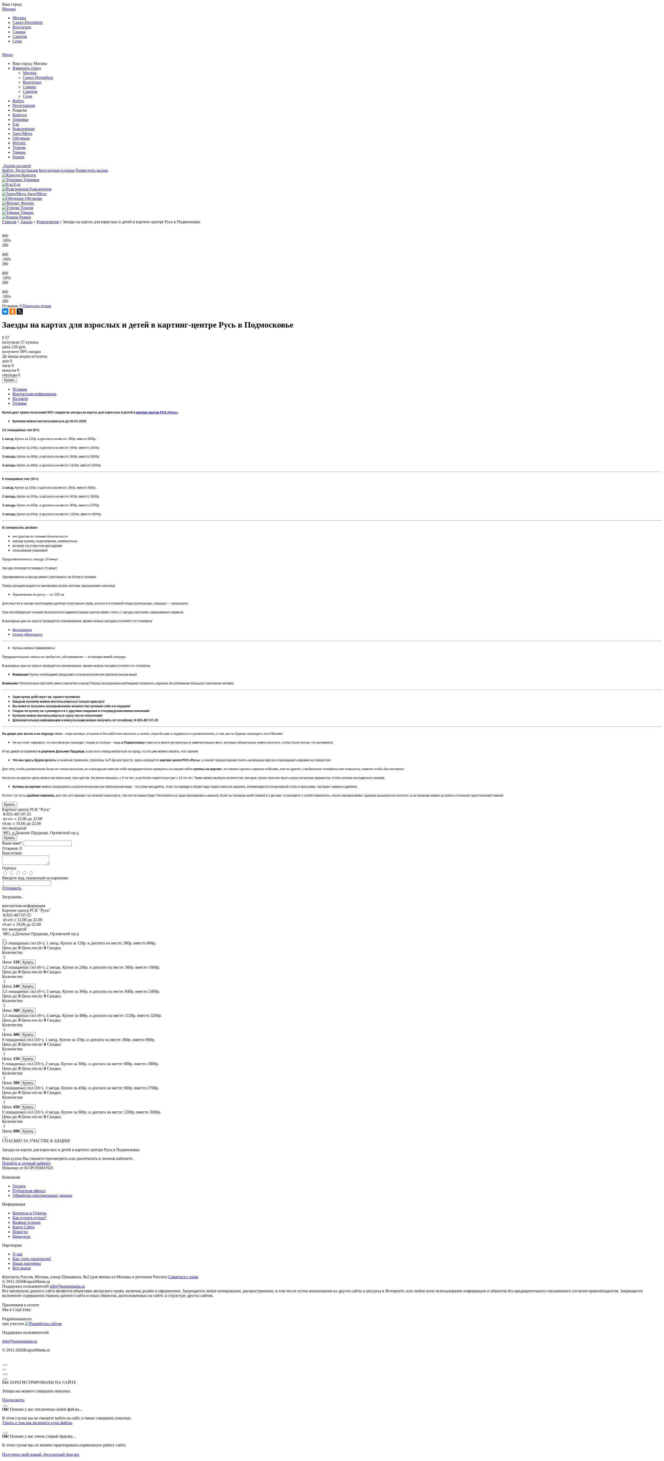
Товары (19, 152)
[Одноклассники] (12, 311)
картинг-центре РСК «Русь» (157, 412)
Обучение (21, 138)
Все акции (21, 1268)
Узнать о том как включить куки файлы (37, 1423)
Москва (19, 18)
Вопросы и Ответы (29, 1213)
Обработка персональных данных (42, 1195)
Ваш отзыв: (12, 853)
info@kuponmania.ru (67, 1286)
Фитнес (19, 143)
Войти (18, 101)
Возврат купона (26, 1222)
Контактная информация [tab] (34, 394)
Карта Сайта (23, 1227)
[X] (20, 311)
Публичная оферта (28, 1190)
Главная (9, 222)
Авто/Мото (22, 133)
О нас (17, 1254)
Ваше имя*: (12, 843)
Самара (18, 32)
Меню (7, 54)
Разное (18, 157)
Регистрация (23, 105)
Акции (26, 222)
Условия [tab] (19, 389)
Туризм (18, 147)
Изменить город (26, 68)
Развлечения (23, 129)
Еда (15, 124)
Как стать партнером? (31, 1258)
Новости (20, 1231)
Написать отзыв (37, 306)
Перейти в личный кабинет (26, 1163)
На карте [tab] (20, 398)
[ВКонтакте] (5, 311)
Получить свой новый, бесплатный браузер (40, 1454)
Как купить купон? (29, 1217)
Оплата (18, 1186)
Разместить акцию (92, 170)
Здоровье (20, 119)
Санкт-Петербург (27, 22)
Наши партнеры (26, 1263)
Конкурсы (21, 1236)
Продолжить (13, 1400)
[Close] (4, 940)
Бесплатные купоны (57, 170)
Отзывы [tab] (19, 403)
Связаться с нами (183, 1277)
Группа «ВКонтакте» (27, 634)
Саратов (19, 36)
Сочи (17, 41)
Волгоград (21, 27)
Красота (19, 115)
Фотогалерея (22, 630)
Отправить (11, 888)
